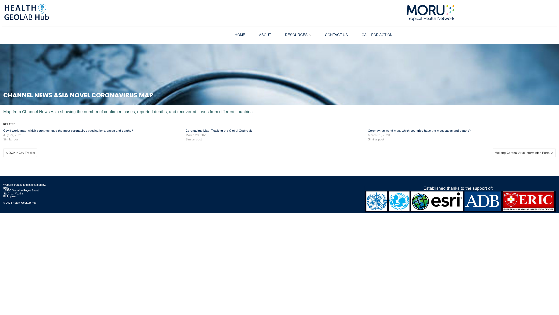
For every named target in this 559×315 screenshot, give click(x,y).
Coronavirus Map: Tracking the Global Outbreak (219, 130)
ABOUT (265, 35)
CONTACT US (336, 35)
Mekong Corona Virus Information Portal (522, 152)
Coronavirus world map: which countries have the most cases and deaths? (419, 130)
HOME (240, 35)
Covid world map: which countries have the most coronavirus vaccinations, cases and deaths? (68, 130)
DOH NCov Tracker (22, 152)
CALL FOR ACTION (377, 35)
